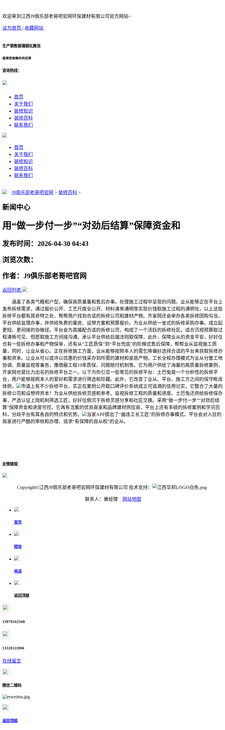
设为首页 (12, 28)
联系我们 (23, 125)
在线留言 (11, 660)
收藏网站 (34, 28)
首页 (18, 96)
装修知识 (23, 110)
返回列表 (11, 290)
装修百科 (23, 118)
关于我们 (23, 103)
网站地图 (131, 499)
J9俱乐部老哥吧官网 (32, 192)
